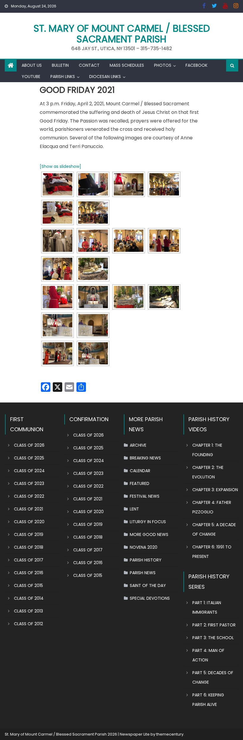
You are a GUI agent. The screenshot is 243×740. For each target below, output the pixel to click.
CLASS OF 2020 (29, 522)
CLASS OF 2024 (29, 471)
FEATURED (139, 483)
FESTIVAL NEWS (144, 496)
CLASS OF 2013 (28, 611)
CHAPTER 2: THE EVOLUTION (207, 472)
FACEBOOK (196, 65)
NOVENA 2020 (143, 547)
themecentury (169, 734)
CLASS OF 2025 (29, 458)
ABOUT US (32, 65)
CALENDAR (140, 471)
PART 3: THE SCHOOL (213, 638)
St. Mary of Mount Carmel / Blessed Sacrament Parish (121, 34)
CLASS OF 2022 (29, 496)
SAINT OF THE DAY (148, 585)
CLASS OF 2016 (28, 573)
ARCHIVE (138, 445)
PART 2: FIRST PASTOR (214, 625)
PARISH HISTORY (146, 560)
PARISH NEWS (143, 573)
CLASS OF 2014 (29, 598)
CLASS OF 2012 (28, 624)
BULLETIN (60, 65)
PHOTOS (162, 65)
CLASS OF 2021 (28, 509)
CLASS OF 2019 (28, 534)
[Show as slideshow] (60, 166)
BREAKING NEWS (145, 458)
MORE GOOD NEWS (149, 534)
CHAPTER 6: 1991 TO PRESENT (211, 551)
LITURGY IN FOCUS (148, 522)
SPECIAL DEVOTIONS (150, 598)
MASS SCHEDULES (127, 65)
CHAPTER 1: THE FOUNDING (207, 450)
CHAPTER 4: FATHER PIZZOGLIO (211, 507)
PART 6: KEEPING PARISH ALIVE (208, 699)
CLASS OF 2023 (29, 483)
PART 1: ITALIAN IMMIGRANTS (206, 607)
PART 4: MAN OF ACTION (208, 655)
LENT (134, 509)
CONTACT (89, 65)
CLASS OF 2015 (28, 585)
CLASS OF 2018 (28, 547)
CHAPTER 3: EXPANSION (215, 490)
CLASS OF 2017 (28, 560)
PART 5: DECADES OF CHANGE (212, 677)
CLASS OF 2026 (29, 445)
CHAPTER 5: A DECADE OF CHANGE (214, 529)
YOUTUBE (31, 76)
